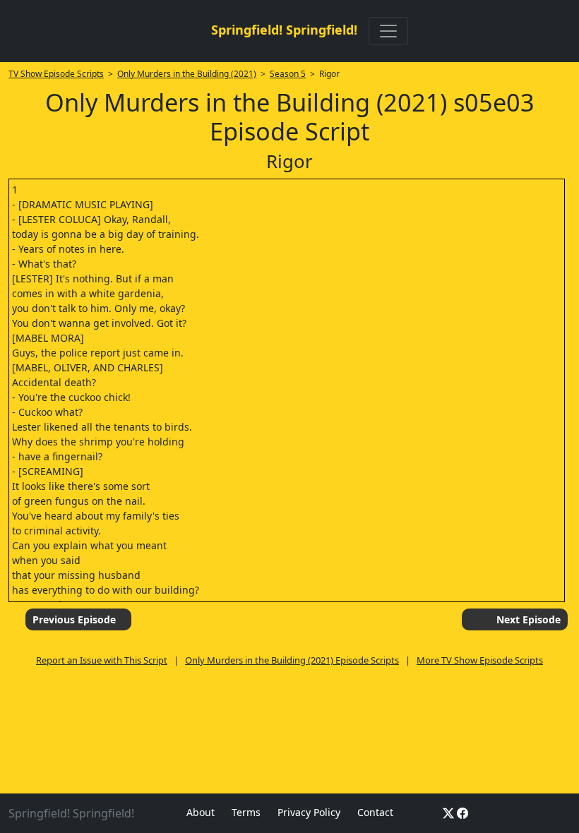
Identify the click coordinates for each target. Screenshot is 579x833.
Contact (375, 812)
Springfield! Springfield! (284, 29)
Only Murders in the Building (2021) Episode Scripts (292, 660)
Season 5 (288, 74)
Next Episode (528, 619)
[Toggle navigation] (388, 31)
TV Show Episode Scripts (56, 74)
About (200, 812)
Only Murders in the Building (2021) (186, 74)
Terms (246, 812)
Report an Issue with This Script (101, 660)
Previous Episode (74, 619)
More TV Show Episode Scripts (480, 660)
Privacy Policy (308, 812)
